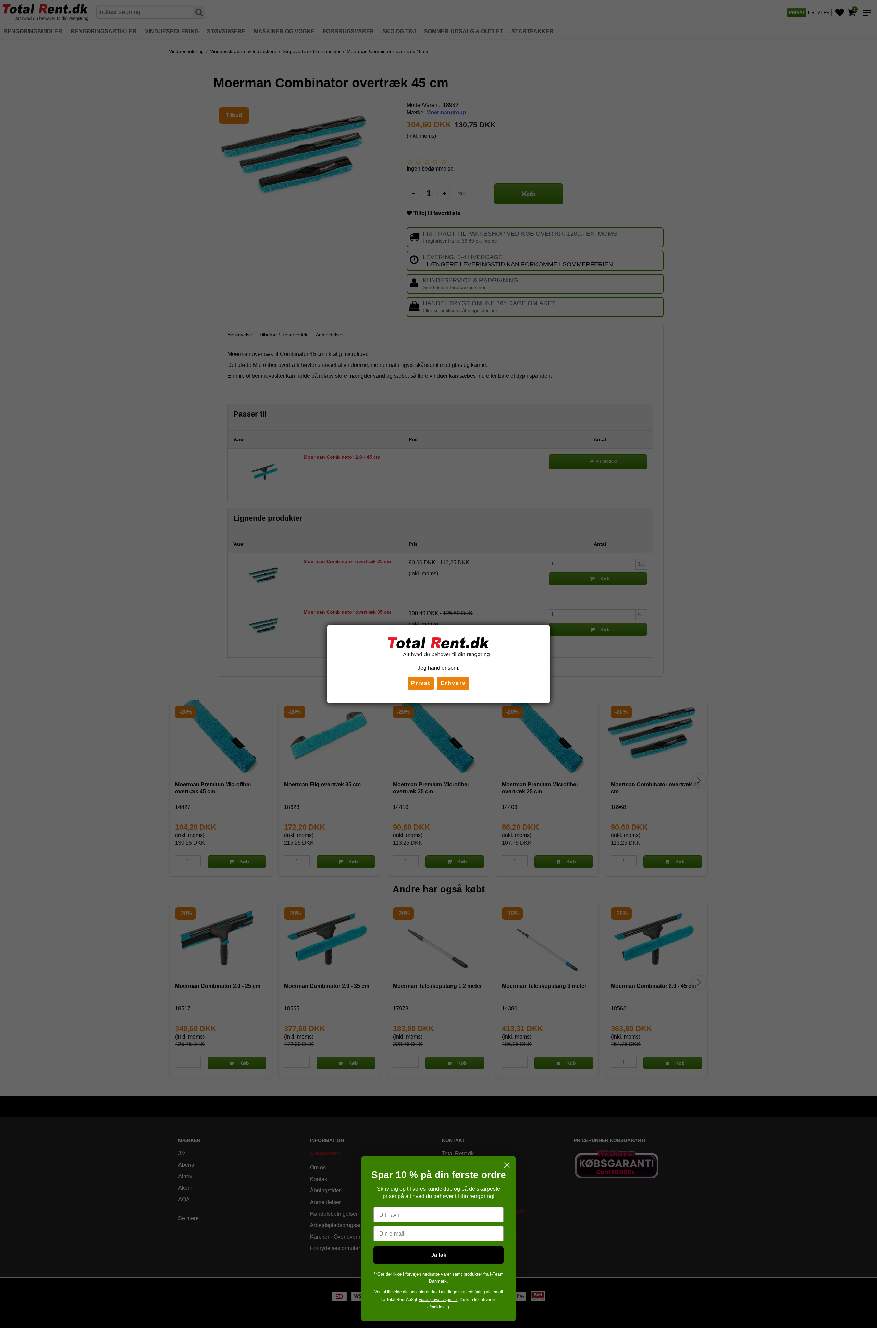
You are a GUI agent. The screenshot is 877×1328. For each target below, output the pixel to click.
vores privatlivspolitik (438, 1299)
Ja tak (438, 1255)
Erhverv (453, 683)
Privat (420, 683)
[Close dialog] (507, 1165)
